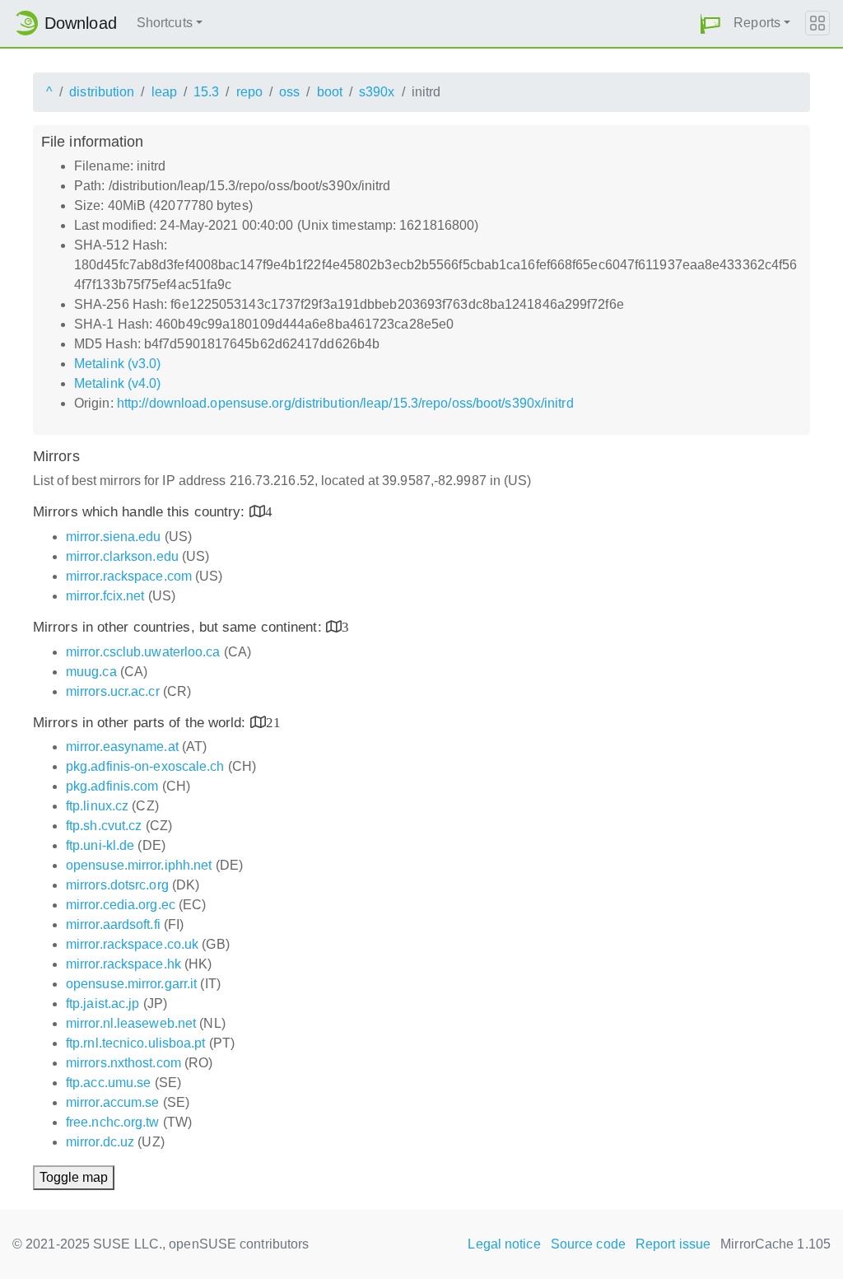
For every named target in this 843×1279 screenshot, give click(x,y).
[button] (710, 23)
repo (249, 92)
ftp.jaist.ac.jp (103, 1004)
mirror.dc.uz (100, 1142)
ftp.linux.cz (97, 806)
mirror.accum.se (113, 1102)
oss (289, 92)
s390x (377, 92)
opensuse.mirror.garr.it (131, 984)
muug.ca (91, 672)
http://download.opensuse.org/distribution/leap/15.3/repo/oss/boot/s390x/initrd (345, 403)
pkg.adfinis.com (112, 786)
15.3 (206, 92)
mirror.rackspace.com (129, 576)
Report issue (673, 1244)
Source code (588, 1244)
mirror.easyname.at (122, 747)
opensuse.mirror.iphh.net (139, 865)
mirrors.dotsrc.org (117, 885)
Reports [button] (757, 23)
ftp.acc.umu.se (108, 1083)
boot (329, 92)
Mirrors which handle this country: (141, 512)
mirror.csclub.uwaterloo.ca (143, 652)
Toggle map (74, 1177)
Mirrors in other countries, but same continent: (179, 627)
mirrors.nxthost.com (123, 1063)
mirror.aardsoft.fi (113, 924)
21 (273, 722)
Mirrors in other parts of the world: (141, 723)
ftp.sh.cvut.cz (104, 826)
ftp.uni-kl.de (100, 845)
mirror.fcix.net (105, 596)
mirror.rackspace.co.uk (132, 944)
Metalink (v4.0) (117, 383)
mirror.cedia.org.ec (120, 905)
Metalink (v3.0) (117, 364)
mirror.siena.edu (113, 537)
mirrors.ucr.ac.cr (113, 691)
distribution (101, 92)
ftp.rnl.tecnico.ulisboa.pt (136, 1043)
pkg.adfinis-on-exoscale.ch (145, 766)
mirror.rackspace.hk (123, 964)
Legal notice (504, 1244)
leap (164, 92)
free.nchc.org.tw (113, 1122)
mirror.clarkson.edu (122, 556)
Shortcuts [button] (165, 23)
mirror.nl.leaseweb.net (131, 1023)
